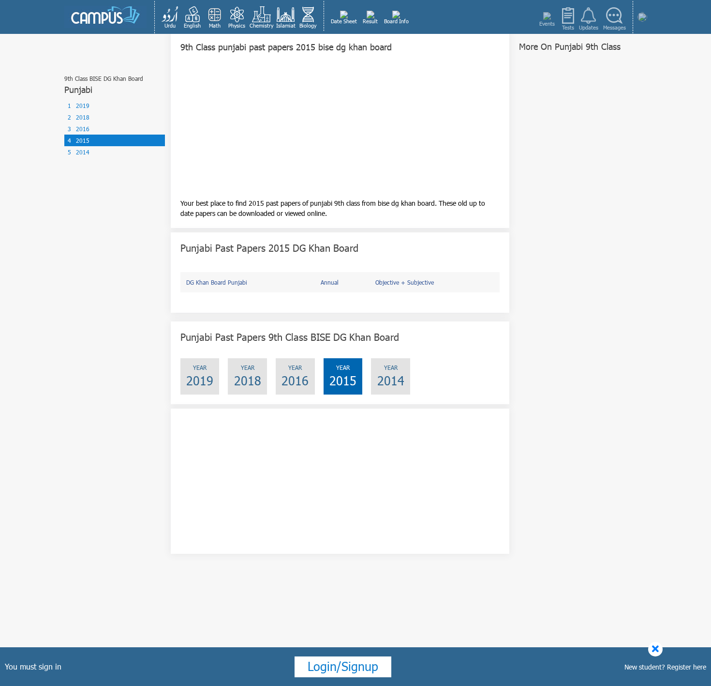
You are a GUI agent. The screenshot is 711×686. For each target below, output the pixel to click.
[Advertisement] (340, 130)
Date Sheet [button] (344, 21)
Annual (330, 282)
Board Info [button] (396, 21)
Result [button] (370, 21)
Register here (686, 667)
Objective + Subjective (404, 282)
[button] (170, 16)
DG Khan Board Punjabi (216, 282)
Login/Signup (343, 666)
